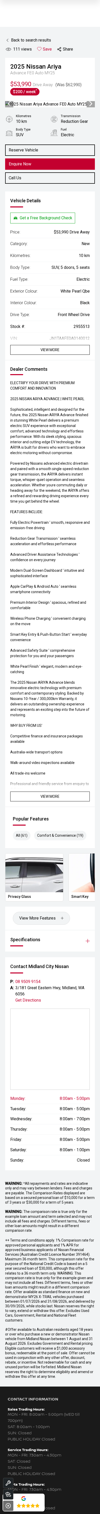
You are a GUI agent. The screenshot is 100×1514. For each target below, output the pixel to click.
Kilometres (23, 116)
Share (68, 49)
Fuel (64, 129)
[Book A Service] (8, 1483)
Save (47, 49)
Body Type (23, 129)
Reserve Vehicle (23, 150)
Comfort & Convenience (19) (60, 835)
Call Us (15, 177)
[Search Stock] (8, 1494)
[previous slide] (9, 104)
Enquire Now (20, 164)
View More (50, 350)
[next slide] (91, 104)
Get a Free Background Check (46, 217)
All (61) (21, 835)
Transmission (71, 116)
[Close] (8, 1506)
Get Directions (28, 1000)
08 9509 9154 (28, 981)
